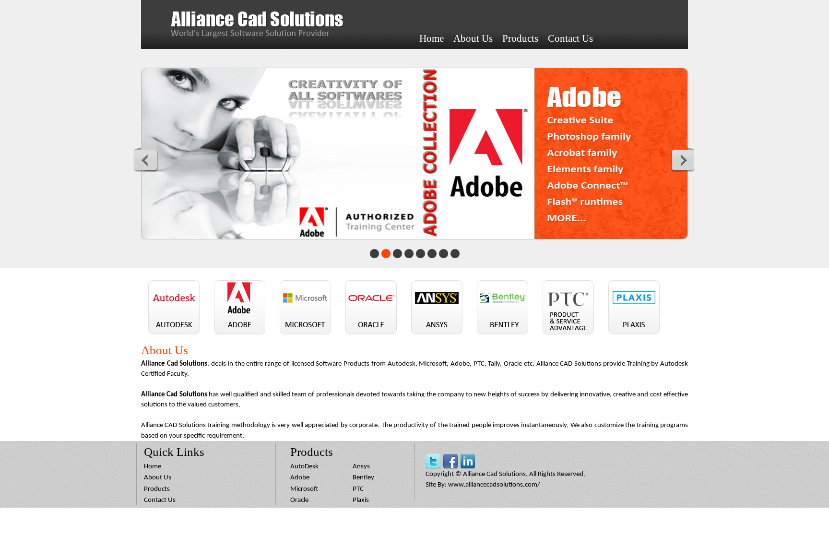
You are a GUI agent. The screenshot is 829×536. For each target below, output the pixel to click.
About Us (473, 38)
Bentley (363, 477)
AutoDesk (304, 466)
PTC (358, 489)
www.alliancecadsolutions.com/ (494, 484)
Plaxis (361, 500)
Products (520, 38)
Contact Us (570, 38)
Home (431, 38)
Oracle (299, 500)
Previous (145, 159)
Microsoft (304, 489)
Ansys (361, 466)
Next (683, 159)
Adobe (299, 477)
